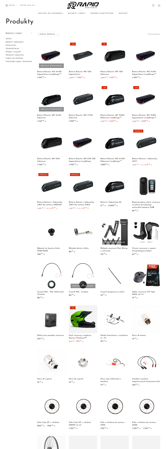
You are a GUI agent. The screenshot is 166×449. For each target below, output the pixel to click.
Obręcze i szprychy (15, 55)
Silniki (8, 39)
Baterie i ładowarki (14, 42)
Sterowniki (11, 45)
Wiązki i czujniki (13, 51)
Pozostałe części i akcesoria (19, 61)
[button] (153, 5)
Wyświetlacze (12, 48)
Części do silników (14, 58)
